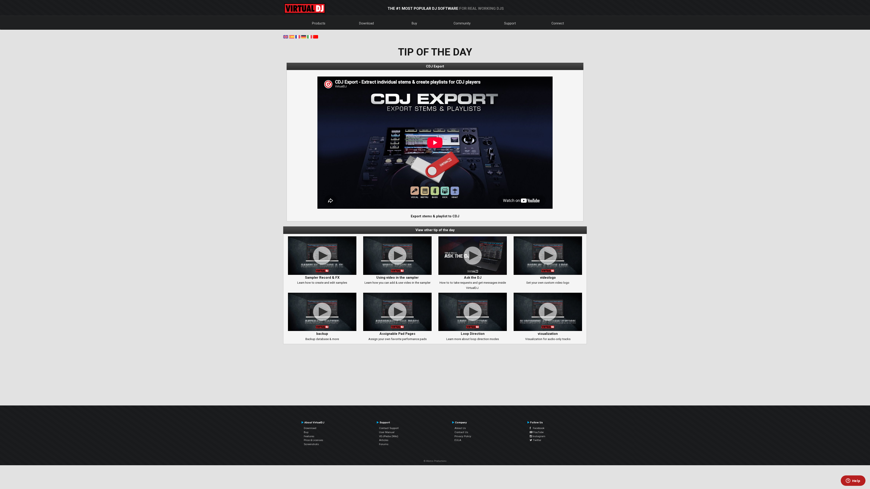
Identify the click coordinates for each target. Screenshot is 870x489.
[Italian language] (309, 36)
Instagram (538, 436)
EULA (457, 440)
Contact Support (389, 428)
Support (510, 23)
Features (309, 436)
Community (462, 23)
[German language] (303, 36)
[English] (285, 36)
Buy (414, 23)
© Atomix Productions (435, 461)
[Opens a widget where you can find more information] (853, 481)
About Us (460, 428)
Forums (383, 444)
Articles (383, 440)
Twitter (536, 440)
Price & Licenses (313, 440)
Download (366, 23)
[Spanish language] (291, 36)
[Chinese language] (315, 36)
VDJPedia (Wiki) (388, 436)
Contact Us (461, 432)
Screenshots (311, 444)
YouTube (538, 432)
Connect (557, 23)
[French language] (297, 36)
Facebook (537, 428)
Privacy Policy (462, 436)
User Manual (386, 432)
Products (318, 23)
